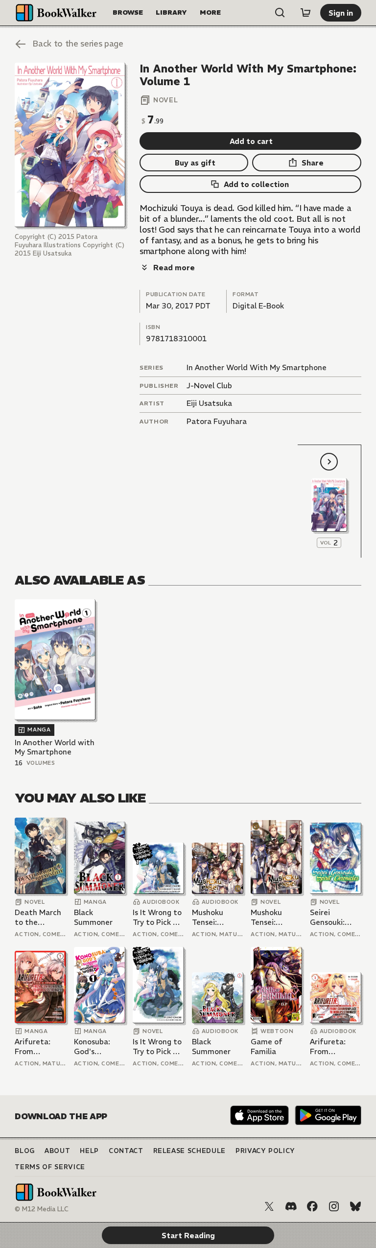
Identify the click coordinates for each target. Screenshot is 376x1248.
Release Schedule (189, 1151)
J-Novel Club (209, 385)
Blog (25, 1151)
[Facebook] (312, 1206)
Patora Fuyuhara (217, 421)
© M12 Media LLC (42, 1209)
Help (89, 1151)
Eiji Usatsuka (209, 403)
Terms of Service (50, 1167)
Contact (126, 1151)
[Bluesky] (355, 1206)
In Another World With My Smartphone (257, 367)
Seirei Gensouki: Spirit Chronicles (328, 917)
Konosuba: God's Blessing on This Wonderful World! (94, 1046)
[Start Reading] (70, 145)
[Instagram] (334, 1206)
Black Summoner (93, 917)
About (57, 1151)
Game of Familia (266, 1046)
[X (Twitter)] (269, 1206)
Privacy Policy (265, 1151)
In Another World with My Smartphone (54, 747)
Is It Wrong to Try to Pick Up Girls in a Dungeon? (158, 917)
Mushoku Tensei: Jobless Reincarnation (217, 917)
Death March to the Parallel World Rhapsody (40, 917)
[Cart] (305, 13)
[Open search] (280, 13)
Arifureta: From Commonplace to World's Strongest (40, 1046)
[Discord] (291, 1206)
